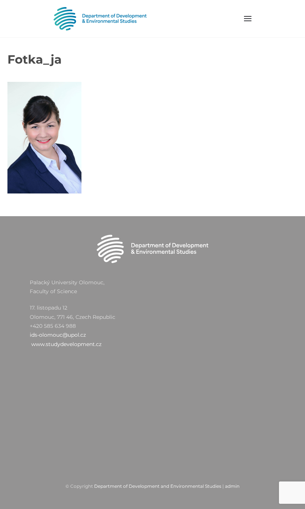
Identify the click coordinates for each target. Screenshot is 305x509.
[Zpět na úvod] (100, 18)
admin (232, 486)
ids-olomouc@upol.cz (58, 335)
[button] (248, 18)
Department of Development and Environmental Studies (157, 486)
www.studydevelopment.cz (66, 344)
